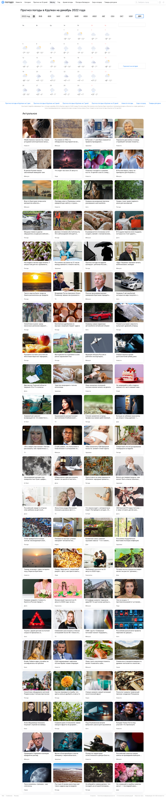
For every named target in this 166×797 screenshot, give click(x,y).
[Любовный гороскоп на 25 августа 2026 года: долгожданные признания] (98, 562)
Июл (95, 16)
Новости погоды (127, 103)
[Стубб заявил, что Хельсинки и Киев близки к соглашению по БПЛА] (67, 440)
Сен (112, 16)
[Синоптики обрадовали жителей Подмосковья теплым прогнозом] (36, 685)
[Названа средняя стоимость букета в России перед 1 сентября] (36, 593)
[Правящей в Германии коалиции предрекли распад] (36, 746)
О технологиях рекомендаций (125, 795)
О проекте (93, 795)
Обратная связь (139, 795)
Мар (58, 16)
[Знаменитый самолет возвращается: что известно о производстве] (36, 409)
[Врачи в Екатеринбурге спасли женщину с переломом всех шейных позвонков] (67, 746)
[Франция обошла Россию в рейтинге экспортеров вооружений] (98, 348)
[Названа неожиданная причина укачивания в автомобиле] (98, 194)
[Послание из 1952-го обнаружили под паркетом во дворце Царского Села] (67, 133)
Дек (139, 16)
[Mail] (3, 2)
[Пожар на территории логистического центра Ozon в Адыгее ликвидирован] (98, 746)
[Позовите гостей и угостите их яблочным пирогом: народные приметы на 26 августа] (36, 348)
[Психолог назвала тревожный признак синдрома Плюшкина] (129, 685)
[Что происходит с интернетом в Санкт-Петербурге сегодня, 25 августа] (98, 501)
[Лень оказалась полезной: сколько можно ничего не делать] (98, 378)
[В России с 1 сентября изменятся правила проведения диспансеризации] (98, 133)
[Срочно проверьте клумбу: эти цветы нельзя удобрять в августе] (67, 685)
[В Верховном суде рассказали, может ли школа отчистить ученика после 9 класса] (67, 470)
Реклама (16, 795)
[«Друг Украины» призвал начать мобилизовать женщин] (129, 256)
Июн (85, 16)
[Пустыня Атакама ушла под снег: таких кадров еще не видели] (67, 777)
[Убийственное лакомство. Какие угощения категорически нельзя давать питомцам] (36, 133)
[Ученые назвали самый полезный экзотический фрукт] (98, 685)
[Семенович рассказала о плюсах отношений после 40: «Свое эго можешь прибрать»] (67, 624)
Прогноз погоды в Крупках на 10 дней (105, 103)
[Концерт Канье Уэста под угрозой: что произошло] (129, 716)
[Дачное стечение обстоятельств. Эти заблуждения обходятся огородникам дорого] (67, 225)
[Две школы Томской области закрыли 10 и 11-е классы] (36, 378)
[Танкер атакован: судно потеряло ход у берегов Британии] (36, 562)
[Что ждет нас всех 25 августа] (67, 164)
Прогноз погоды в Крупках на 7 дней (75, 103)
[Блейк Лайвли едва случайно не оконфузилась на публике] (36, 654)
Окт (121, 16)
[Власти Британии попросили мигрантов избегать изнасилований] (36, 194)
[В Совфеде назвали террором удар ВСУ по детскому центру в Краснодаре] (98, 593)
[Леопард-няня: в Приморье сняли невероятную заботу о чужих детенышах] (67, 194)
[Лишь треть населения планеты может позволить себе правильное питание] (98, 654)
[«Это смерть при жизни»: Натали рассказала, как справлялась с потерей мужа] (36, 440)
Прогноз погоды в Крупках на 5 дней (46, 103)
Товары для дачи (155, 103)
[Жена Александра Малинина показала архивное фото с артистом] (67, 501)
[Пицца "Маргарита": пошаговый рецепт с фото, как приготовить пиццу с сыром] (67, 562)
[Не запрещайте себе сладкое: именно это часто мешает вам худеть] (129, 378)
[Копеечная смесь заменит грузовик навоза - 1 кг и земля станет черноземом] (98, 532)
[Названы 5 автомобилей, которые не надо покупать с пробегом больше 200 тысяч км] (129, 286)
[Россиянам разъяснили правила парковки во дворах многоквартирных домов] (129, 624)
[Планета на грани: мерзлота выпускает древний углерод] (129, 317)
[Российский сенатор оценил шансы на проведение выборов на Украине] (129, 746)
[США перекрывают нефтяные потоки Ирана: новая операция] (67, 654)
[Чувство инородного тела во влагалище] (67, 378)
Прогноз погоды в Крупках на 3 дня (17, 103)
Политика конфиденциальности (106, 795)
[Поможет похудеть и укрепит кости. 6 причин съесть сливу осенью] (98, 164)
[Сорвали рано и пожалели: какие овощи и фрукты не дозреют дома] (67, 716)
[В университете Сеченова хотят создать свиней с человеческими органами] (98, 225)
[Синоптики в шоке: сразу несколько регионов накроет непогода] (36, 317)
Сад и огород (141, 103)
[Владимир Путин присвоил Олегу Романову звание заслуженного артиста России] (67, 286)
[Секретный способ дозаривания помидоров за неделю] (129, 440)
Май (76, 16)
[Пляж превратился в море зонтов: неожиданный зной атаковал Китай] (36, 532)
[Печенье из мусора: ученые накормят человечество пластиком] (67, 532)
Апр (67, 16)
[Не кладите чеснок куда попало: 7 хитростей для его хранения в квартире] (36, 256)
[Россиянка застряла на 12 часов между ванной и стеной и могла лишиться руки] (67, 256)
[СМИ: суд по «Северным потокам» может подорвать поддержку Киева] (98, 624)
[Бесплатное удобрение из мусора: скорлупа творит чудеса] (67, 317)
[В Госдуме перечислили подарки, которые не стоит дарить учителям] (129, 225)
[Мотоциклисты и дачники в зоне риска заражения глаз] (67, 348)
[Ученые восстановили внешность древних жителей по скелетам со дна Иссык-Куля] (129, 654)
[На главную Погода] (8, 2)
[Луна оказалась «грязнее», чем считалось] (36, 777)
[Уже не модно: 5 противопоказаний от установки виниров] (129, 593)
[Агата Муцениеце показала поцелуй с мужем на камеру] (36, 716)
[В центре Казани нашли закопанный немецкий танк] (36, 164)
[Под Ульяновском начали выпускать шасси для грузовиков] (98, 716)
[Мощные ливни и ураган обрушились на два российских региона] (36, 225)
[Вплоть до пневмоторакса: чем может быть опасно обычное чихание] (129, 470)
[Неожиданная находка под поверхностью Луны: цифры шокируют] (36, 470)
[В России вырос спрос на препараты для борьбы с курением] (129, 164)
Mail (3, 795)
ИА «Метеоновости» (158, 795)
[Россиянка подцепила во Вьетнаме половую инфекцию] (129, 532)
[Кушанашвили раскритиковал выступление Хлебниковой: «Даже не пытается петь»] (67, 409)
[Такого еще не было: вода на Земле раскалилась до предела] (36, 286)
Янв (40, 16)
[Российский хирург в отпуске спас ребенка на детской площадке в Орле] (36, 501)
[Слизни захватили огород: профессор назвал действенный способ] (98, 409)
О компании (9, 795)
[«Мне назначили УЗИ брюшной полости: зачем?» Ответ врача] (98, 440)
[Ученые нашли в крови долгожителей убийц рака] (129, 348)
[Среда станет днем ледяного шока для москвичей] (129, 194)
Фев (49, 16)
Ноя (130, 16)
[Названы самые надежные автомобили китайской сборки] (98, 317)
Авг (103, 16)
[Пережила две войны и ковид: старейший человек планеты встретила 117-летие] (129, 133)
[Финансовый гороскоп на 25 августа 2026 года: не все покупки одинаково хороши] (67, 593)
